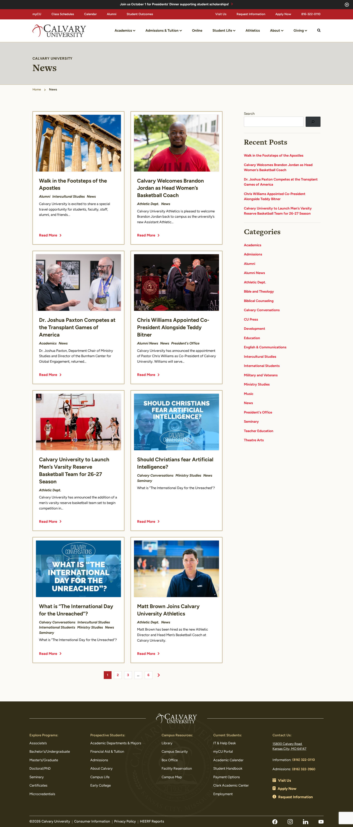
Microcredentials (42, 794)
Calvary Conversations (262, 310)
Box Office (170, 760)
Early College (100, 785)
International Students (262, 366)
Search (249, 114)
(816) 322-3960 (303, 769)
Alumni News (254, 273)
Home (36, 89)
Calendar (90, 14)
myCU (36, 14)
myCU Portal (223, 751)
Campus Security (175, 751)
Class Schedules (62, 14)
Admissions (253, 254)
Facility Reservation (177, 768)
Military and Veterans (261, 375)
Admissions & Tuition (162, 30)
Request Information (251, 14)
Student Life (222, 30)
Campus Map (172, 777)
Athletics (253, 30)
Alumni (111, 14)
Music (248, 394)
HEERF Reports (152, 821)
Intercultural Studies (260, 357)
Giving (299, 30)
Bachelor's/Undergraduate (49, 751)
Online (197, 30)
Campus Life (99, 777)
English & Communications (265, 347)
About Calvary (101, 768)
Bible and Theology (259, 291)
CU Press (251, 319)
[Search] (313, 122)
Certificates (38, 785)
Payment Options (226, 777)
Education (252, 338)
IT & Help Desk (224, 743)
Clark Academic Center (231, 785)
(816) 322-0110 (303, 760)
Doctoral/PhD (40, 768)
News (248, 403)
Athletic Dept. (255, 282)
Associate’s (38, 743)
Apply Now (283, 14)
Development (254, 329)
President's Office (258, 412)
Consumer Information (92, 821)
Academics (123, 30)
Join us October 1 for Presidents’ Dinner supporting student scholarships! (174, 4)
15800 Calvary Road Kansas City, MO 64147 (289, 746)
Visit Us (220, 14)
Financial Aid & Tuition (107, 751)
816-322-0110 (311, 14)
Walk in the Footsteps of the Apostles (273, 155)
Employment (223, 794)
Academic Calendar (228, 760)
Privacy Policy (125, 821)
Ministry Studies (257, 384)
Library (167, 743)
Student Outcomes (140, 14)
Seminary (251, 422)
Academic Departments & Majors (115, 743)
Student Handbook (227, 768)
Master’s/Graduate (43, 760)
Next (159, 675)
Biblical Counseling (259, 301)
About (275, 30)
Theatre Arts (254, 440)
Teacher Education (258, 431)
